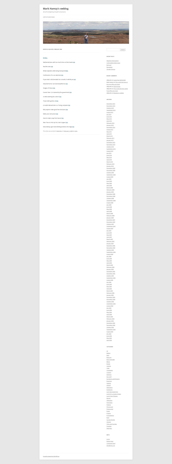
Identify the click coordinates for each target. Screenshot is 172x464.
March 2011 (110, 136)
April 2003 (109, 340)
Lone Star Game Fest (112, 392)
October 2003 (110, 327)
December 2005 (111, 271)
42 (107, 351)
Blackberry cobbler (119, 93)
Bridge (108, 364)
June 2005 (109, 284)
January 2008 (110, 218)
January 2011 (110, 140)
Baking (108, 353)
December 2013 (111, 104)
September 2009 (111, 175)
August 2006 (110, 254)
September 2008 (111, 200)
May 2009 (109, 183)
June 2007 (109, 233)
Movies (109, 398)
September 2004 (111, 304)
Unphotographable (49, 17)
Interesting (109, 387)
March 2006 (110, 265)
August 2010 (110, 151)
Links (76, 131)
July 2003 (109, 334)
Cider (108, 368)
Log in (108, 439)
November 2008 (111, 196)
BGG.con (109, 357)
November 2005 (111, 273)
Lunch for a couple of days (114, 394)
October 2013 (110, 108)
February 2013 (110, 123)
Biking (108, 362)
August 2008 (110, 202)
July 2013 (109, 114)
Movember (110, 67)
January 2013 (110, 125)
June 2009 (109, 181)
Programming (110, 415)
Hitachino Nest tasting (112, 61)
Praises (109, 413)
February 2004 (110, 319)
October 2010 (110, 147)
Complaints (110, 370)
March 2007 (110, 239)
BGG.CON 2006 (111, 359)
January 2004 (110, 321)
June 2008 (109, 207)
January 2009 (110, 192)
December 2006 (111, 245)
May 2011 (109, 132)
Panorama (109, 402)
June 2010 (109, 155)
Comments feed (111, 443)
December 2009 (111, 168)
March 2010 (110, 162)
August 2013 (110, 112)
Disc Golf (109, 377)
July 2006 (109, 256)
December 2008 (111, 194)
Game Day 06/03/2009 (120, 80)
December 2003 (111, 323)
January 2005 (110, 295)
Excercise (109, 381)
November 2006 (111, 248)
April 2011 (109, 134)
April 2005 (109, 288)
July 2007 (109, 230)
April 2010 (109, 159)
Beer (108, 355)
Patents (109, 405)
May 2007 (109, 235)
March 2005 (110, 291)
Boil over (109, 65)
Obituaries (109, 400)
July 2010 (109, 153)
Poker (108, 411)
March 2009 (110, 187)
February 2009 (110, 190)
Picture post (110, 409)
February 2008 (110, 215)
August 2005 (110, 280)
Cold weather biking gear (113, 63)
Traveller (109, 426)
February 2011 (110, 138)
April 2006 (109, 263)
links (45, 58)
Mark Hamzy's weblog (55, 8)
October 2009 (110, 172)
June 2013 (109, 116)
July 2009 (109, 179)
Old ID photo (117, 86)
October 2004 (110, 301)
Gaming (109, 383)
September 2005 (111, 278)
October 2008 (110, 198)
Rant (108, 417)
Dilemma (109, 374)
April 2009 (109, 185)
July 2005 (109, 282)
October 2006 (110, 250)
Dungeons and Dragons (113, 379)
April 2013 (109, 121)
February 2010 (110, 164)
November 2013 (111, 106)
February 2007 (110, 241)
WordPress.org (111, 445)
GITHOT (109, 385)
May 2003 (109, 338)
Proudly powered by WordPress (51, 456)
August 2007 (110, 228)
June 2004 (109, 310)
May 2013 (109, 119)
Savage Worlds (111, 420)
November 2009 (111, 170)
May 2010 (109, 157)
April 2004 (109, 314)
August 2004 (110, 306)
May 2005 (109, 286)
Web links (59, 131)
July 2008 (109, 205)
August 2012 (110, 129)
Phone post (110, 407)
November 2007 (111, 222)
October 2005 (110, 276)
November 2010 (111, 144)
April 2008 (109, 211)
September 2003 (111, 329)
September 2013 (111, 110)
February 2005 (110, 293)
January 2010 (110, 166)
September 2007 (111, 226)
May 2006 (109, 261)
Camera (109, 366)
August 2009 (110, 177)
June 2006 (109, 258)
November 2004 (111, 299)
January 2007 (110, 243)
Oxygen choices (111, 69)
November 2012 (111, 127)
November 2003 (111, 325)
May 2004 (109, 312)
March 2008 (110, 213)
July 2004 (109, 308)
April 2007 (109, 237)
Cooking (109, 372)
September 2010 (111, 149)
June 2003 (109, 336)
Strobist (109, 422)
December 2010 (111, 142)
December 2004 (111, 297)
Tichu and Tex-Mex (112, 424)
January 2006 (110, 269)
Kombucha (109, 390)
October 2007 (110, 224)
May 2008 (109, 209)
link (74, 62)
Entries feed (110, 441)
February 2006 (110, 267)
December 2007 (111, 220)
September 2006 (111, 252)
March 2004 (110, 316)
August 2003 (110, 331)
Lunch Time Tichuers (112, 396)
